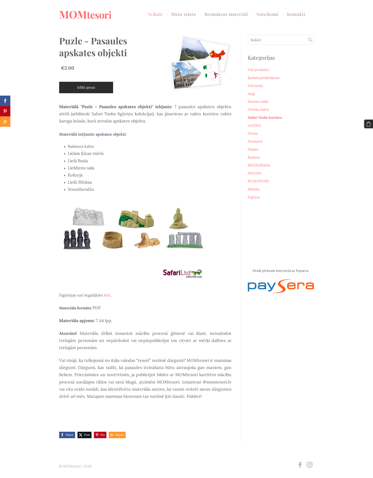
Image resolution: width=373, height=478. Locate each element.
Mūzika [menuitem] (254, 189)
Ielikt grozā (86, 87)
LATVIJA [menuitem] (254, 125)
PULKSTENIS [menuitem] (258, 181)
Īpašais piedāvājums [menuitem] (264, 77)
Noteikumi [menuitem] (267, 14)
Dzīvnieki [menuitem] (255, 85)
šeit (107, 295)
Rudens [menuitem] (254, 157)
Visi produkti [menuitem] (258, 69)
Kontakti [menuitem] (296, 14)
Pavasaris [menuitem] (255, 141)
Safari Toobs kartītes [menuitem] (265, 117)
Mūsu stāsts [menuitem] (183, 14)
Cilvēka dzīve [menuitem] (258, 109)
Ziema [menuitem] (253, 133)
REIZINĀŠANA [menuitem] (259, 165)
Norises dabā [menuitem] (258, 101)
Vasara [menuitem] (253, 149)
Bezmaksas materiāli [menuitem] (226, 14)
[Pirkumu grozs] (368, 124)
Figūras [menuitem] (254, 197)
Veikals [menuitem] (155, 14)
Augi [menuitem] (251, 93)
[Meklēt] (310, 39)
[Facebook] (300, 464)
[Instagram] (309, 464)
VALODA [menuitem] (254, 173)
